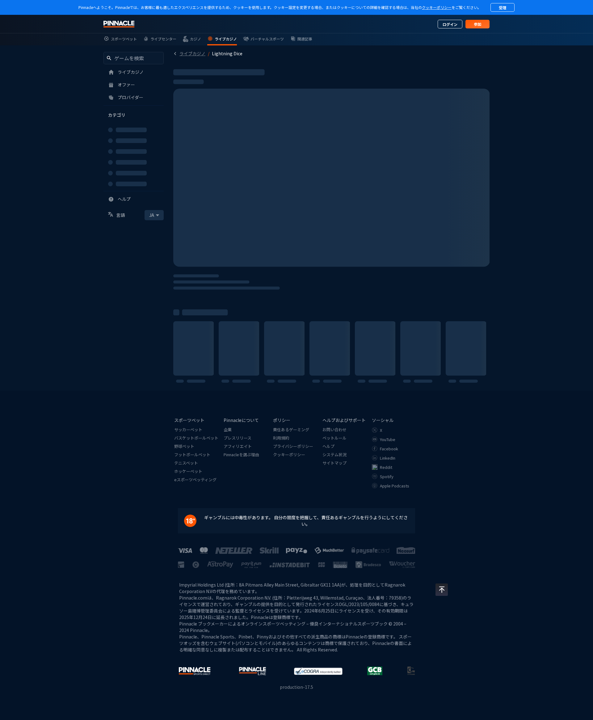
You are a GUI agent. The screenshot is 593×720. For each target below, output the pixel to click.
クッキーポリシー (437, 7)
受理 (502, 7)
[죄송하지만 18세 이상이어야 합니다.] (193, 521)
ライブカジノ (192, 53)
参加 (477, 24)
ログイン (450, 24)
